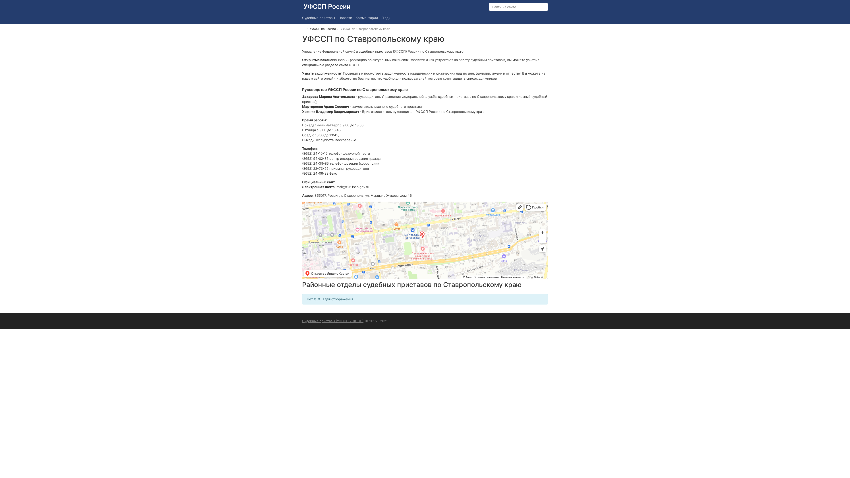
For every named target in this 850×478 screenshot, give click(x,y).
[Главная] (303, 29)
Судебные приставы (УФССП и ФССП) (332, 321)
